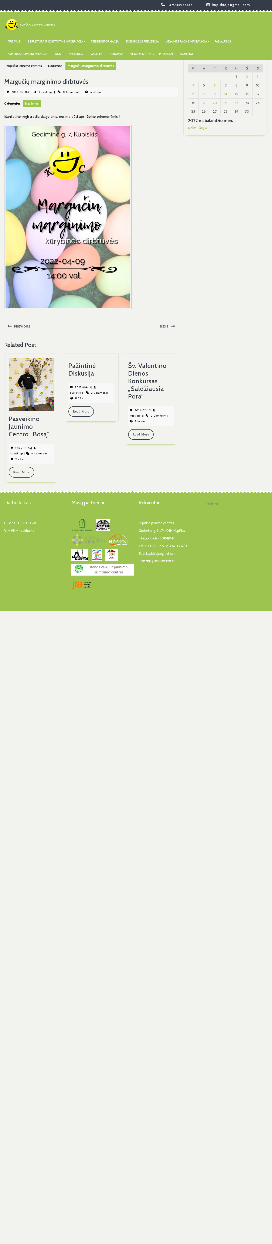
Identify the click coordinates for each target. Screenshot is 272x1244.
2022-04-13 (83, 387)
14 (225, 94)
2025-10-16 (23, 448)
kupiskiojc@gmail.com (231, 5)
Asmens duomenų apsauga (27, 54)
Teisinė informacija (105, 41)
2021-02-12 (142, 410)
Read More (23, 472)
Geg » (202, 128)
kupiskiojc (45, 92)
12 (203, 94)
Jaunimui (186, 54)
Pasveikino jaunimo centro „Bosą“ (29, 426)
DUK (58, 54)
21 (225, 103)
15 (236, 94)
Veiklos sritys (141, 54)
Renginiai (116, 54)
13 (214, 94)
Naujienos (76, 54)
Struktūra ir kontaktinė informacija (55, 41)
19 (203, 103)
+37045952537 (179, 5)
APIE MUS (14, 41)
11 (193, 94)
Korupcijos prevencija (142, 41)
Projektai (166, 54)
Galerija (96, 54)
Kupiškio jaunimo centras (24, 66)
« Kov (192, 128)
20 (215, 103)
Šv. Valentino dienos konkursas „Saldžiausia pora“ (147, 381)
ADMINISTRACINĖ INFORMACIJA (186, 41)
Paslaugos (223, 41)
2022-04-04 (20, 92)
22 (236, 103)
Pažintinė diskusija (82, 369)
